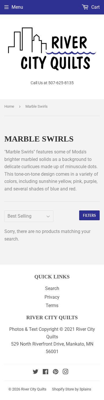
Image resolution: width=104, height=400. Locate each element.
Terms (52, 305)
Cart (95, 7)
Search (52, 288)
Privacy (52, 297)
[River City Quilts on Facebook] (45, 372)
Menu (17, 7)
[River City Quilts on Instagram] (65, 372)
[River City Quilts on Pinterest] (56, 372)
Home (9, 106)
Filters (89, 215)
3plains (85, 389)
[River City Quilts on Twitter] (35, 372)
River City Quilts (34, 389)
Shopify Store (63, 389)
